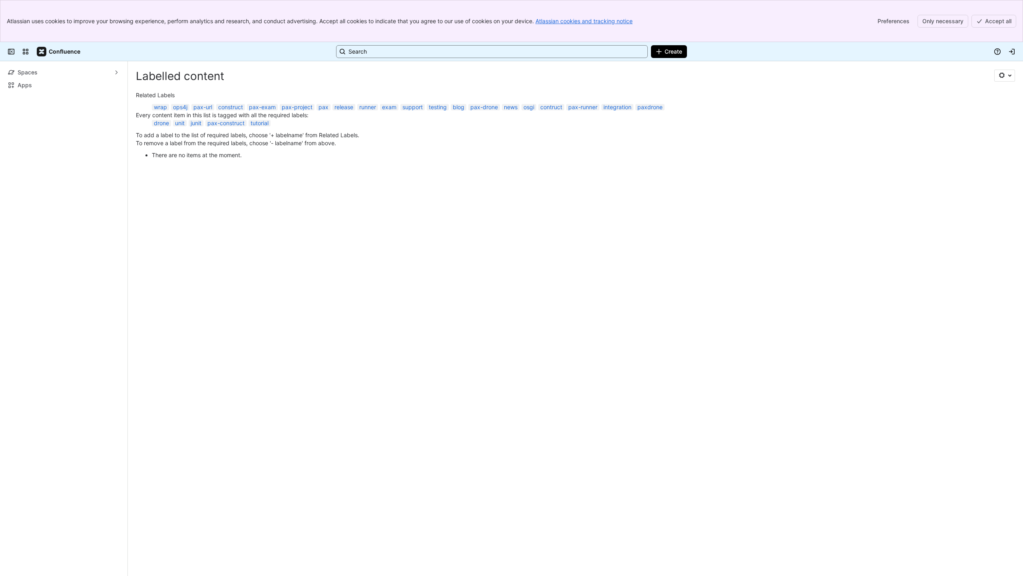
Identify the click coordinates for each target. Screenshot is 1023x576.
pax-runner (582, 107)
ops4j (180, 107)
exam (389, 107)
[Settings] (1004, 76)
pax (323, 107)
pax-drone (484, 107)
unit (180, 123)
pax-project (297, 107)
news (510, 107)
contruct (551, 107)
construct (230, 107)
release (343, 107)
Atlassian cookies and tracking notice (584, 21)
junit (196, 123)
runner (367, 107)
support (412, 107)
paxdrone (650, 107)
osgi (528, 107)
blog (458, 107)
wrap (160, 107)
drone (161, 123)
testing (438, 107)
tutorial (260, 123)
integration (617, 107)
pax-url (202, 107)
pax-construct (226, 123)
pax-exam (262, 107)
